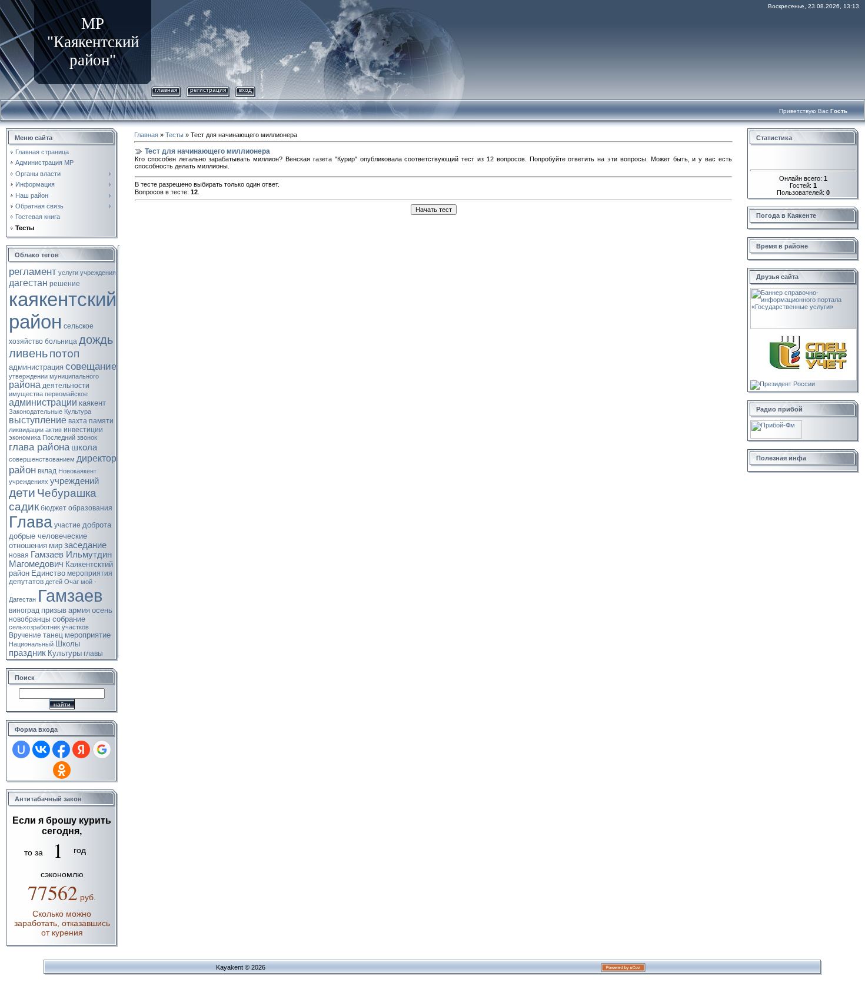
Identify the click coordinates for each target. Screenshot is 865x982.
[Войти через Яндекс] (81, 749)
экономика (25, 437)
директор (96, 458)
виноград (24, 610)
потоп (64, 353)
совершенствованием (42, 459)
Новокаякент (77, 471)
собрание (68, 619)
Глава (30, 522)
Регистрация (208, 90)
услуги (68, 272)
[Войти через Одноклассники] (62, 770)
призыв (53, 610)
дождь (96, 339)
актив (53, 429)
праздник (27, 653)
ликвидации (26, 429)
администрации (43, 402)
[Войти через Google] (101, 749)
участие (67, 525)
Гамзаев (70, 595)
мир (55, 545)
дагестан (28, 283)
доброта (96, 524)
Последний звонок (69, 437)
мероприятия (89, 573)
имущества (26, 393)
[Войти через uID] (21, 749)
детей (53, 581)
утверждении (28, 376)
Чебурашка (67, 493)
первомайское (66, 393)
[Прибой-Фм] (776, 423)
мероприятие (88, 635)
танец (53, 635)
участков (75, 627)
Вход (245, 90)
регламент (32, 271)
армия (79, 610)
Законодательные (35, 411)
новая (19, 555)
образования (90, 508)
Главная (166, 90)
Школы (67, 643)
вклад (47, 471)
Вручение (25, 635)
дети (22, 493)
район (22, 470)
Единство (48, 573)
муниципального (74, 376)
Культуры (65, 653)
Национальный (31, 644)
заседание (85, 545)
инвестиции (83, 430)
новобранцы (30, 619)
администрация (36, 367)
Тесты (174, 134)
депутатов (26, 582)
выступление (37, 420)
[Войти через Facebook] (61, 749)
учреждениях (28, 481)
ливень (28, 353)
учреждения (98, 272)
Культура (77, 411)
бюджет (53, 508)
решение (64, 284)
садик (24, 506)
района (25, 385)
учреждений (74, 481)
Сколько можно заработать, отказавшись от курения (62, 923)
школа (84, 447)
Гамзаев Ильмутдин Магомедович (60, 559)
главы (93, 653)
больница (61, 341)
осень (102, 610)
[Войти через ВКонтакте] (41, 749)
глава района (39, 447)
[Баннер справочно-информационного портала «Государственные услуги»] (803, 291)
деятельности (65, 385)
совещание (91, 366)
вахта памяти (91, 421)
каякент (92, 403)
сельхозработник (34, 627)
